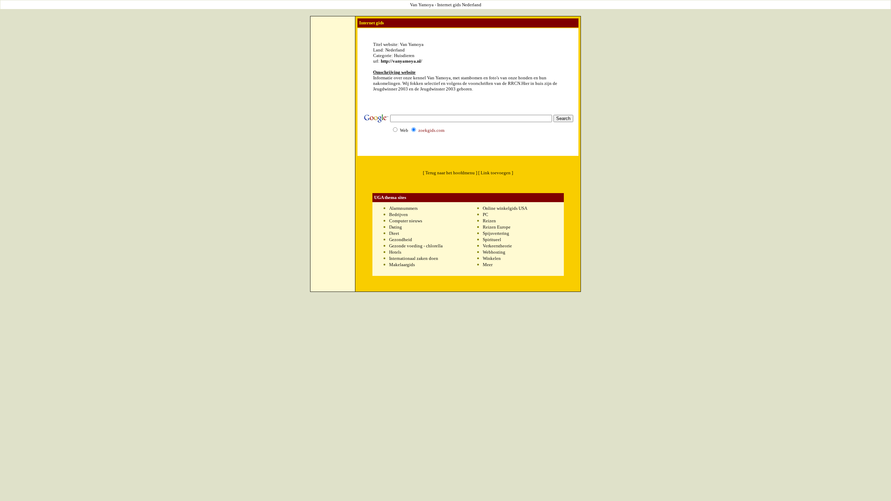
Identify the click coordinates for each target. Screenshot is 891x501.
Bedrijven (398, 214)
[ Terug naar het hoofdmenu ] (450, 172)
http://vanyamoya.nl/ (401, 61)
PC (485, 214)
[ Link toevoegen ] (495, 172)
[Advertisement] (333, 122)
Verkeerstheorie (497, 245)
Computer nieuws (405, 220)
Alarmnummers (403, 208)
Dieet (394, 233)
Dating (395, 227)
